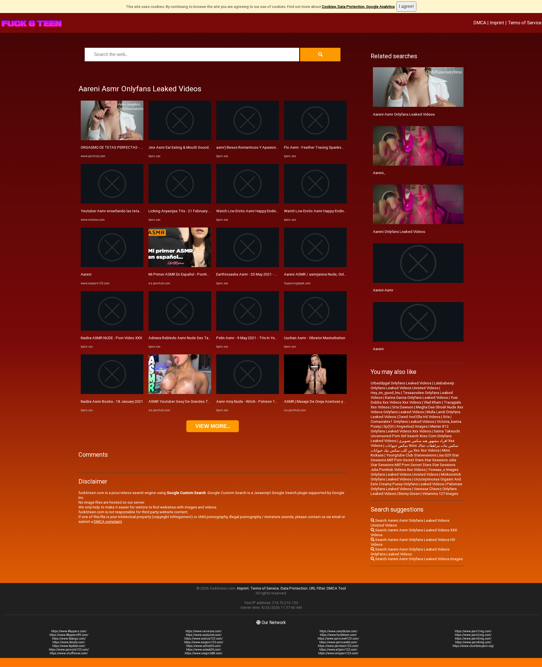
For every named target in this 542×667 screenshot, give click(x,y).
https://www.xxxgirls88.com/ (203, 653)
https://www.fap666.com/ (68, 646)
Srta (446, 416)
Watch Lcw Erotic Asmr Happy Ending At (317, 211)
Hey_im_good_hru (385, 392)
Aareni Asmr (383, 290)
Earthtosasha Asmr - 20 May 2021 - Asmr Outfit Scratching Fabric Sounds (276, 274)
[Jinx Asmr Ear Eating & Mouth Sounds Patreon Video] (179, 139)
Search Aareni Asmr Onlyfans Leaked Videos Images (418, 558)
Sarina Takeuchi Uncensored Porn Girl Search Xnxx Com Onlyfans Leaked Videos (415, 436)
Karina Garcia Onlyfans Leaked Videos (416, 397)
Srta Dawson (402, 407)
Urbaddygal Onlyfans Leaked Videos (401, 383)
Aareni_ (379, 172)
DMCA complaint (108, 521)
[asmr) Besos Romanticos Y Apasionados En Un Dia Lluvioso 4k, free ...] (247, 139)
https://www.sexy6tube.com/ (338, 631)
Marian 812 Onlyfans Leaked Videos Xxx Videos (410, 429)
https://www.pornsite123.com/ (69, 649)
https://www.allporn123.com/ (338, 649)
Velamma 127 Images (440, 493)
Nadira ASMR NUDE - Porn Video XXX (111, 337)
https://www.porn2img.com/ (473, 635)
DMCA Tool (336, 588)
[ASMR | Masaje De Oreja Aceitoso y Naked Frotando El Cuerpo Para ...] (315, 392)
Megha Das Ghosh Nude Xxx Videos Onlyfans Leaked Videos (417, 409)
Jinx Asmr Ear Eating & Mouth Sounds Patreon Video (192, 147)
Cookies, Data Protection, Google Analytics (358, 6)
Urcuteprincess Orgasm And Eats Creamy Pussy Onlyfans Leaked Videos (416, 481)
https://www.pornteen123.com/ (338, 646)
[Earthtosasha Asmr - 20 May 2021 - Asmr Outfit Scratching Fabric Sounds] (247, 265)
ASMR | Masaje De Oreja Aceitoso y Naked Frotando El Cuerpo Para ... (342, 401)
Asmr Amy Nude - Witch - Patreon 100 (247, 401)
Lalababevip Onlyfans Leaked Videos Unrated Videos (412, 385)
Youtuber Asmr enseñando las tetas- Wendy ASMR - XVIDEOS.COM (136, 211)
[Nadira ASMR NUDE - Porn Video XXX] (112, 329)
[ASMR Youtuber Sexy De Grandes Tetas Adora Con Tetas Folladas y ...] (179, 392)
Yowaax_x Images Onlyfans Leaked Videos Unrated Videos (414, 472)
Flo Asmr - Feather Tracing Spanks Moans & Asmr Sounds (332, 147)
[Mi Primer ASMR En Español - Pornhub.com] (179, 265)
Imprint (497, 22)
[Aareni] (112, 265)
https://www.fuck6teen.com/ (338, 635)
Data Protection (294, 588)
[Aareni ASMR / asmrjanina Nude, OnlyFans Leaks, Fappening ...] (315, 265)
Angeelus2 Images (412, 426)
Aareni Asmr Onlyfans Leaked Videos (404, 114)
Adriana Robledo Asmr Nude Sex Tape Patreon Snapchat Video (201, 337)
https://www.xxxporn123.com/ (203, 642)
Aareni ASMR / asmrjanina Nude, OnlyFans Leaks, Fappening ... (335, 274)
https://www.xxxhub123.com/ (203, 638)
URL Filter (317, 588)
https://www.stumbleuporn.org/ (473, 646)
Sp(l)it (388, 426)
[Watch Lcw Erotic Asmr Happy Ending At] (315, 202)
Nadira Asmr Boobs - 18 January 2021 (112, 401)
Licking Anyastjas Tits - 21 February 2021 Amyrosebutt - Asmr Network (207, 211)
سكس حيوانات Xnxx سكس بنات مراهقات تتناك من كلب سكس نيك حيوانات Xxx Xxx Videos (414, 448)
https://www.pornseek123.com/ (338, 638)
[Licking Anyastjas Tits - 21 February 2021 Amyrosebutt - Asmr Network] (179, 202)
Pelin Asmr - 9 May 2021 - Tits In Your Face (251, 337)
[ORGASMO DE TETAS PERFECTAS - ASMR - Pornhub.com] (112, 139)
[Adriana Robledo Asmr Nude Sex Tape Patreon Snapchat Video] (179, 329)
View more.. (212, 426)
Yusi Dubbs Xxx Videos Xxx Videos (414, 400)
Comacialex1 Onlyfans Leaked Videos (402, 421)
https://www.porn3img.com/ (473, 638)
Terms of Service (524, 22)
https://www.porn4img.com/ (473, 642)
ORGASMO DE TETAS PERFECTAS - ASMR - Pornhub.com (128, 147)
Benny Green (409, 493)
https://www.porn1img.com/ (473, 631)
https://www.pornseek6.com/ (338, 642)
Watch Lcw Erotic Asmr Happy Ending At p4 (252, 211)
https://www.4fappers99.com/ (68, 635)
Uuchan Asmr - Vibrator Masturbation (314, 337)
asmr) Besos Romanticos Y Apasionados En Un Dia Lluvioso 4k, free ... (274, 147)
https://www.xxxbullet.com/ (204, 635)
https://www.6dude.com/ (69, 642)
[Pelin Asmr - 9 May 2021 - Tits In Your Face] (247, 329)
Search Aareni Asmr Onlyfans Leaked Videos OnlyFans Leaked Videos (410, 551)
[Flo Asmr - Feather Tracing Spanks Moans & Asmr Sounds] (315, 139)
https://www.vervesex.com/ (203, 631)
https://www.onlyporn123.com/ (338, 653)
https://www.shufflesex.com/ (69, 653)
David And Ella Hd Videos (419, 416)
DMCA (479, 22)
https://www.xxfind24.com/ (203, 646)
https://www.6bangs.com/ (69, 638)
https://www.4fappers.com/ (69, 631)
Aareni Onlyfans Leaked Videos (399, 231)
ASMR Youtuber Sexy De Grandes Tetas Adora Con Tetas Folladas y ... (207, 401)
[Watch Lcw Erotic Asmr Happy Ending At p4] (247, 202)
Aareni (86, 274)
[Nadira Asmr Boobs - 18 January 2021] (112, 392)
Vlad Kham (432, 402)
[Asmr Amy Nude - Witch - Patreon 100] (247, 392)
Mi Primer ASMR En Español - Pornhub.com (183, 274)
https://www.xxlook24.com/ (203, 649)
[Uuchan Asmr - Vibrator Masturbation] (315, 329)
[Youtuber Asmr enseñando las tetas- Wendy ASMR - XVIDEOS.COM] (112, 202)
